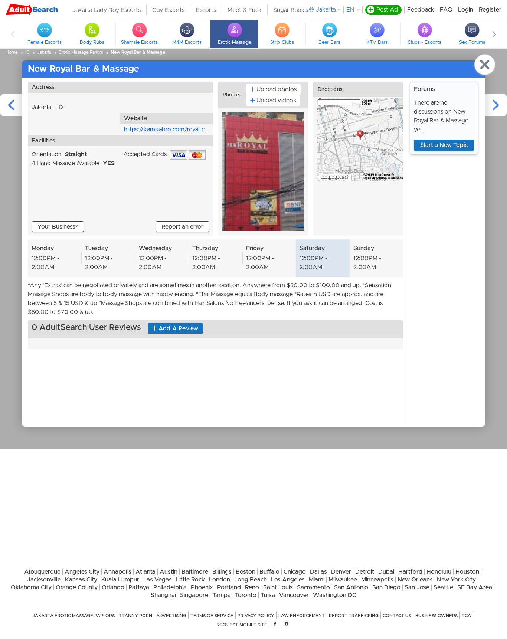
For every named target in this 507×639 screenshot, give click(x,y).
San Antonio (351, 587)
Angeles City (82, 572)
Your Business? (57, 227)
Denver (341, 572)
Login (465, 10)
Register (490, 10)
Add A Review (178, 328)
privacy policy (256, 615)
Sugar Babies (290, 10)
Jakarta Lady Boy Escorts (106, 10)
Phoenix (202, 587)
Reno (252, 587)
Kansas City (81, 580)
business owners (436, 615)
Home (12, 52)
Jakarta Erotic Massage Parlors (73, 615)
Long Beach (250, 580)
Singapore (194, 595)
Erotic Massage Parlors (81, 52)
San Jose (417, 587)
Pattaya (138, 587)
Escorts (206, 10)
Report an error (182, 227)
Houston (467, 572)
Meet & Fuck (245, 10)
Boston (245, 572)
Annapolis (117, 572)
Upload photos (276, 89)
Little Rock (190, 580)
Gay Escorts (168, 10)
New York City (456, 580)
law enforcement (301, 615)
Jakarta (44, 52)
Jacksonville (44, 580)
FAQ (446, 10)
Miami (316, 580)
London (219, 580)
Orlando (113, 587)
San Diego (386, 587)
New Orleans (415, 580)
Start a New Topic (444, 145)
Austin (168, 572)
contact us (397, 615)
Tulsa (268, 595)
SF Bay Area (474, 587)
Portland (229, 587)
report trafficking (354, 615)
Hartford (410, 572)
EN (350, 10)
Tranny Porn (135, 615)
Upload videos (276, 101)
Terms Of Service (211, 615)
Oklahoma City (31, 587)
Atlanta (145, 572)
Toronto (245, 595)
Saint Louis (278, 587)
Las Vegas (157, 580)
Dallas (318, 572)
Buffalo (269, 572)
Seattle (443, 587)
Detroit (364, 572)
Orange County (77, 587)
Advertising (171, 615)
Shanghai (163, 595)
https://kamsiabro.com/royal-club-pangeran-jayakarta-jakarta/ (206, 129)
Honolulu (438, 572)
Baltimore (194, 572)
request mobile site (242, 625)
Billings (222, 572)
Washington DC (334, 595)
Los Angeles (288, 580)
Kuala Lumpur (120, 580)
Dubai (386, 572)
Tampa (221, 595)
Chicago (295, 572)
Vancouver (294, 595)
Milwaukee (342, 580)
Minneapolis (377, 580)
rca (466, 615)
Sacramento (313, 587)
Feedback (420, 10)
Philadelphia (170, 587)
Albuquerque (42, 572)
